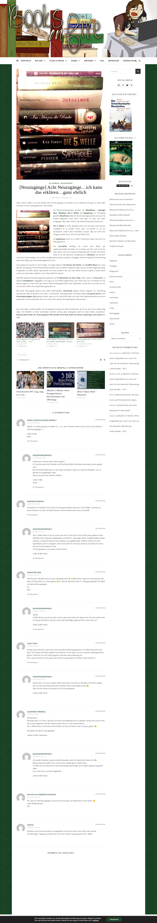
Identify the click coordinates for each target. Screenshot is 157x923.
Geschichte (114, 297)
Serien (112, 324)
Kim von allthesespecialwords (41, 794)
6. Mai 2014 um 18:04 (33, 423)
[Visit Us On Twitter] (127, 85)
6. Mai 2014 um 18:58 (39, 458)
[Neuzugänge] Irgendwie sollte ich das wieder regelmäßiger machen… (60, 340)
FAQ (102, 60)
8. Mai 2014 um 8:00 (33, 714)
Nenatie (112, 405)
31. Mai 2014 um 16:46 (33, 797)
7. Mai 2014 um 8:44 (33, 646)
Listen (112, 308)
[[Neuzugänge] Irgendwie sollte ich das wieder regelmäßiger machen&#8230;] (60, 330)
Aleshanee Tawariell (36, 712)
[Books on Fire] (78, 27)
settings (96, 920)
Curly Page (32, 643)
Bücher (39, 60)
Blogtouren (114, 271)
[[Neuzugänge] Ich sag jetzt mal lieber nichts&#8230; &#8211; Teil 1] (30, 330)
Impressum (113, 60)
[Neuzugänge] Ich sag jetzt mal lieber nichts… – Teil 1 (28, 340)
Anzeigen (113, 266)
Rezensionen (115, 318)
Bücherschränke (116, 276)
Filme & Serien (57, 60)
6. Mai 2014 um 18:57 (39, 531)
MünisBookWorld (35, 501)
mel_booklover (115, 353)
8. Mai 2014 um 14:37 (39, 611)
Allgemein (54, 183)
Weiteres (88, 60)
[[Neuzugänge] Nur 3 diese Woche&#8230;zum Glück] (90, 330)
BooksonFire (24, 360)
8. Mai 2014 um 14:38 (39, 679)
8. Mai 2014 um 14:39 (39, 756)
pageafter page (34, 572)
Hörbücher (114, 303)
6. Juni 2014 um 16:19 (33, 827)
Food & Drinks (115, 287)
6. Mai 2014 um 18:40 (33, 504)
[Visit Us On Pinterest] (131, 85)
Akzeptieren (114, 919)
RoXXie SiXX (115, 374)
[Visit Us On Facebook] (123, 85)
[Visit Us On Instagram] (119, 85)
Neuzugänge (67, 183)
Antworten (100, 420)
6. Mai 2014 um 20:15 (33, 575)
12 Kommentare (66, 198)
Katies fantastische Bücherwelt (42, 420)
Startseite (26, 60)
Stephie (30, 825)
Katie (112, 395)
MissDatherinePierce (42, 455)
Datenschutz (129, 60)
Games (74, 60)
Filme (112, 282)
